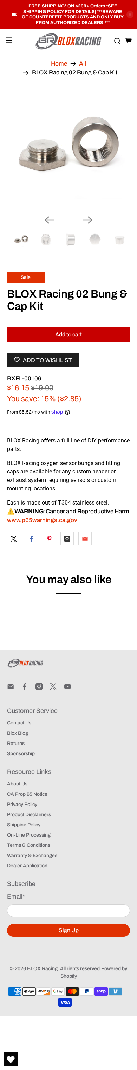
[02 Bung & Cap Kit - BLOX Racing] (68, 147)
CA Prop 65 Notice (27, 794)
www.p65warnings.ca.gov (42, 520)
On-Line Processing (29, 835)
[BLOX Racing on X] (53, 688)
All (82, 64)
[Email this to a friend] (85, 538)
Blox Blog (17, 733)
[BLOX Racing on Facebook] (24, 688)
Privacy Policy (22, 804)
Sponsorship (21, 753)
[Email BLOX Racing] (10, 688)
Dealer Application (27, 865)
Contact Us (19, 723)
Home (59, 64)
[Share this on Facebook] (31, 538)
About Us (17, 784)
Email (16, 896)
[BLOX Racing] (68, 41)
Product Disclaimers (29, 814)
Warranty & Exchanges (32, 855)
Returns (16, 743)
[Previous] (49, 220)
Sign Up (69, 930)
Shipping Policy (23, 824)
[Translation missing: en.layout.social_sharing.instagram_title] (67, 538)
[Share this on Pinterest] (49, 538)
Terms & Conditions (28, 845)
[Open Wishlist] (11, 1059)
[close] (129, 14)
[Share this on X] (13, 538)
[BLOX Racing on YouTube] (67, 688)
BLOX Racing (42, 968)
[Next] (88, 220)
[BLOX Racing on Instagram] (39, 688)
